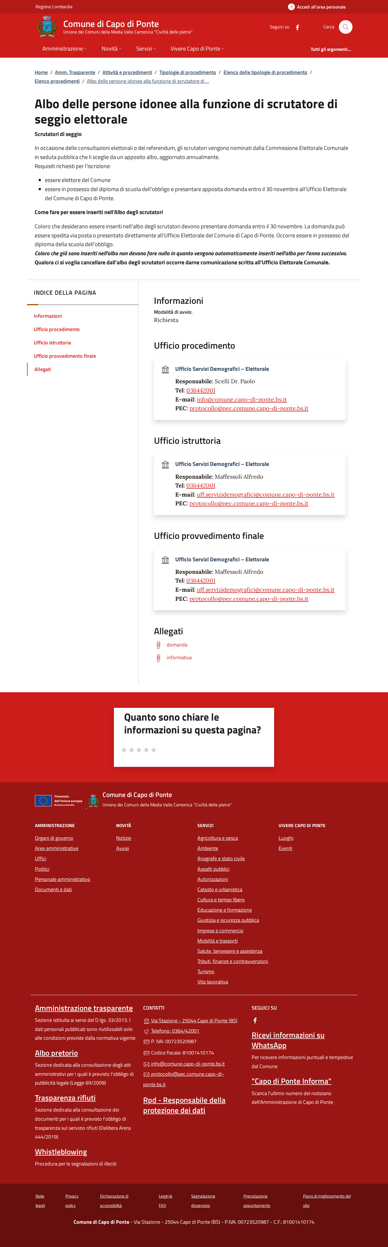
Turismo (205, 971)
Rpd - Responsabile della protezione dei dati (184, 1105)
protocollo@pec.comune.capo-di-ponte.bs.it (248, 408)
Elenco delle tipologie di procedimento (265, 72)
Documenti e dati (53, 889)
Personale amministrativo (62, 879)
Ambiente (207, 848)
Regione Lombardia (54, 6)
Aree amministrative (56, 848)
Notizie (123, 838)
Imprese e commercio (220, 930)
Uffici (40, 858)
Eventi (285, 848)
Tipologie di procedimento (187, 72)
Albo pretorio (56, 1053)
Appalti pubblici (213, 869)
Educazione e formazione (224, 910)
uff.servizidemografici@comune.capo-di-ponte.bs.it (266, 494)
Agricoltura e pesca (217, 838)
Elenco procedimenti (57, 81)
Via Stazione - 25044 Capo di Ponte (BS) (197, 1020)
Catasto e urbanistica (219, 889)
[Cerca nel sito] (345, 27)
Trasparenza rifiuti (65, 1098)
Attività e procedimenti (127, 72)
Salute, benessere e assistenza (229, 951)
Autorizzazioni (212, 879)
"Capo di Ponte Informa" (291, 1081)
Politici (42, 869)
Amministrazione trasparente (84, 1008)
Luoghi (286, 838)
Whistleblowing (61, 1152)
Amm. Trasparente (75, 72)
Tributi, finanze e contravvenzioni (232, 961)
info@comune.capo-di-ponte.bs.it (242, 399)
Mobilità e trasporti (217, 941)
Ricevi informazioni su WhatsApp (288, 1040)
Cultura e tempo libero (221, 899)
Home (41, 72)
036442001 (200, 390)
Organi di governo (54, 838)
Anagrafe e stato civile (221, 858)
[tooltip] (250, 645)
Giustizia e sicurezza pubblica (228, 920)
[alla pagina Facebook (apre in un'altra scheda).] (295, 26)
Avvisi (122, 848)
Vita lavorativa (212, 982)
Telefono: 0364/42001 (174, 1031)
